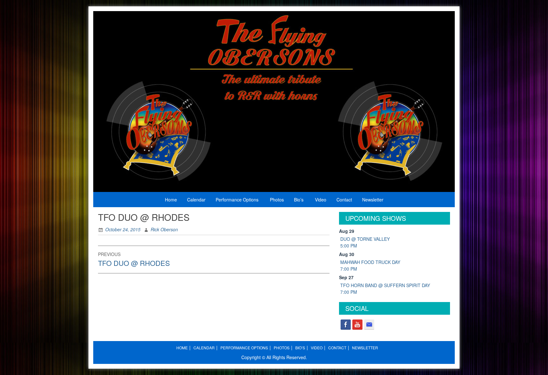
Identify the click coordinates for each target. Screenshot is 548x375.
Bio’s (298, 199)
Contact (344, 199)
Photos (277, 199)
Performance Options (237, 199)
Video (320, 199)
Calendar (196, 199)
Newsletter (372, 199)
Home (171, 199)
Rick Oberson (164, 229)
